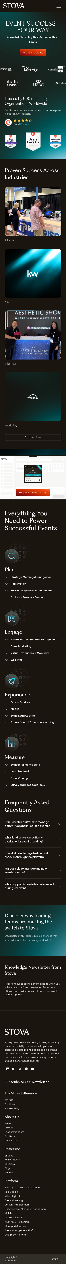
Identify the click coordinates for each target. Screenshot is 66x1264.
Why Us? (9, 1100)
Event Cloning (19, 778)
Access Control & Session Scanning (32, 722)
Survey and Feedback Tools (28, 785)
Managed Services (15, 1226)
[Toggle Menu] (58, 6)
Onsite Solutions (14, 1217)
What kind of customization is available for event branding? (24, 839)
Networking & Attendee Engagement (34, 639)
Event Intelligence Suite (25, 765)
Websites (16, 660)
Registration (18, 584)
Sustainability (12, 1108)
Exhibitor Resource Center (27, 597)
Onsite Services (20, 702)
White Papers (12, 1159)
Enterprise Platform (15, 1235)
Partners (9, 1172)
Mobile (15, 709)
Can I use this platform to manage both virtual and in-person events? (27, 824)
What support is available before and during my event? (29, 886)
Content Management (17, 1204)
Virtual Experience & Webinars (30, 653)
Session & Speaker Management (31, 590)
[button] (33, 824)
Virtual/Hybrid (12, 1196)
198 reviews (24, 124)
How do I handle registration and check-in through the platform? (26, 855)
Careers (9, 1127)
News (8, 1123)
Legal (55, 1259)
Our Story (10, 1136)
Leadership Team (14, 1132)
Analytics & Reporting (17, 1222)
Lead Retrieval (20, 771)
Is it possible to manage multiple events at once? (26, 870)
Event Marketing (21, 646)
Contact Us (11, 1140)
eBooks (9, 1155)
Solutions (10, 1104)
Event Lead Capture (23, 716)
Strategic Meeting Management (22, 1187)
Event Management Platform (21, 1230)
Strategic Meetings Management (32, 577)
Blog (7, 1168)
